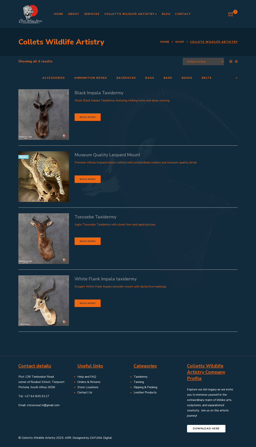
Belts (207, 78)
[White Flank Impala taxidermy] (43, 300)
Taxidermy (140, 377)
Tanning (139, 382)
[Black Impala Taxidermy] (43, 114)
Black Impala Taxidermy (99, 93)
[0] (231, 15)
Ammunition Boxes (90, 78)
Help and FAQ (86, 377)
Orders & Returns (88, 382)
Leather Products (145, 392)
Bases (187, 78)
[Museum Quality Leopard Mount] (43, 176)
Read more (88, 117)
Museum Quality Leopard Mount (107, 155)
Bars (168, 78)
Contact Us (84, 392)
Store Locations (87, 387)
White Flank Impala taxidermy (106, 279)
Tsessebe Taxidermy (95, 217)
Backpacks (126, 78)
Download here (206, 428)
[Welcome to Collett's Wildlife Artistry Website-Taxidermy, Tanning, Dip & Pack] (30, 14)
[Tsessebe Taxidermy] (43, 238)
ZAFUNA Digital (101, 438)
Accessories (53, 78)
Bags (149, 78)
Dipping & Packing (145, 387)
